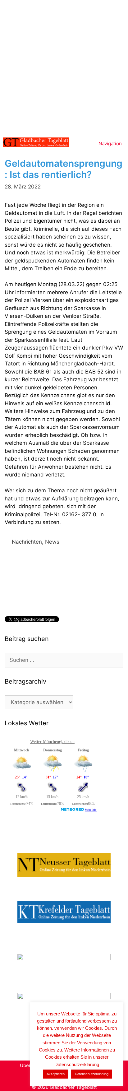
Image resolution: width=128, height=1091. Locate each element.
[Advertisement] (64, 67)
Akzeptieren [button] (56, 1074)
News (52, 542)
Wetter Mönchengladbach (52, 741)
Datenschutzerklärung (91, 1074)
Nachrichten (27, 542)
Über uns (30, 1065)
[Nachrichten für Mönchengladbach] (36, 142)
